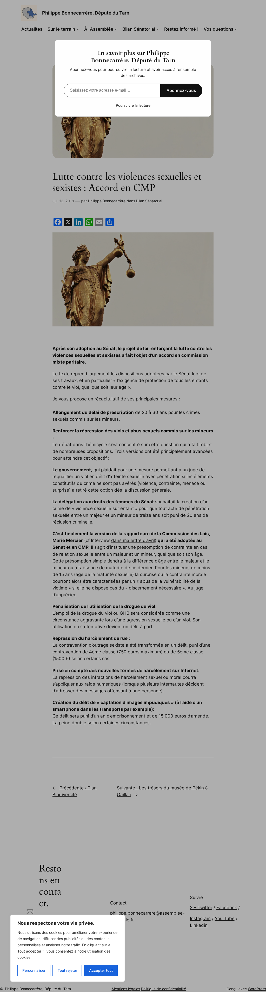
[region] (67, 948)
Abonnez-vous (181, 90)
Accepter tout (101, 970)
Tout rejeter (67, 970)
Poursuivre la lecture (133, 105)
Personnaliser (33, 970)
